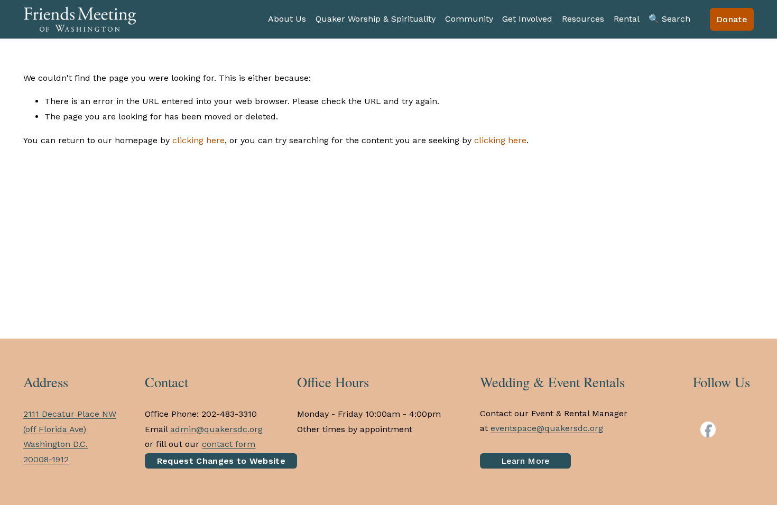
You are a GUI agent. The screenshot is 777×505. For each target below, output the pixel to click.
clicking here (198, 140)
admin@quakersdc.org (216, 429)
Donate (731, 19)
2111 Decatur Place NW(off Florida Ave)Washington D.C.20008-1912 (69, 436)
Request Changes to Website (221, 461)
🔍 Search (669, 19)
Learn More (525, 461)
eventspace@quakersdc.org (547, 428)
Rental (627, 19)
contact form (228, 444)
